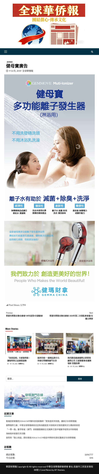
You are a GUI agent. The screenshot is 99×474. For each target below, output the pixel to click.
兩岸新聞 (10, 352)
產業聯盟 (10, 62)
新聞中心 (21, 364)
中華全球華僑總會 (43, 352)
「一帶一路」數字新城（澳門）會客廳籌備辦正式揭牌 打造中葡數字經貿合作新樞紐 (42, 429)
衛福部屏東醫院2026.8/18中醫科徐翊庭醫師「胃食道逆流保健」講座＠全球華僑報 (41, 421)
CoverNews (45, 470)
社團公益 (18, 352)
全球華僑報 (27, 70)
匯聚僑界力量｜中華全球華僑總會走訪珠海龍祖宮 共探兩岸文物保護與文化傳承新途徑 (43, 425)
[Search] (92, 52)
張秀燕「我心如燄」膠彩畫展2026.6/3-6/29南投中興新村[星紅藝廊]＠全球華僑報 (41, 437)
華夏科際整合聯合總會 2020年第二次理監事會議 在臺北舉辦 (71, 316)
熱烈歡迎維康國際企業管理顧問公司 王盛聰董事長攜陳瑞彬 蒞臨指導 (79, 361)
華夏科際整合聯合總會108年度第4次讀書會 (24, 314)
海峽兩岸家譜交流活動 (15, 433)
